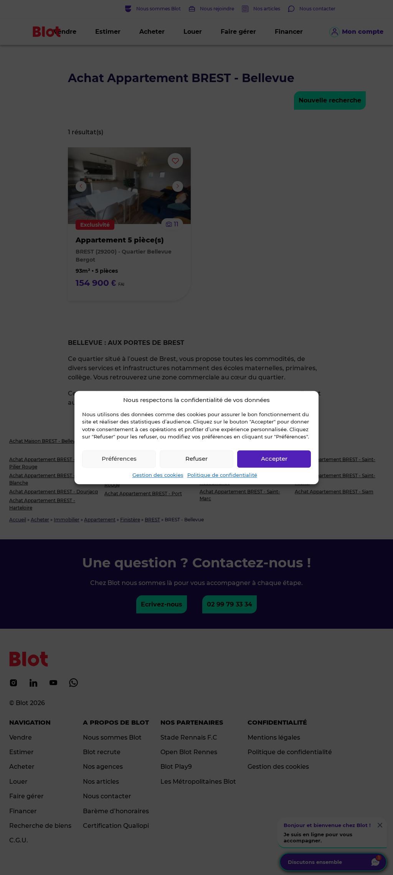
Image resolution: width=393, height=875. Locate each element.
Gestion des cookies (157, 475)
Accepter (274, 458)
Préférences (119, 458)
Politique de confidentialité (222, 475)
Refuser (196, 458)
